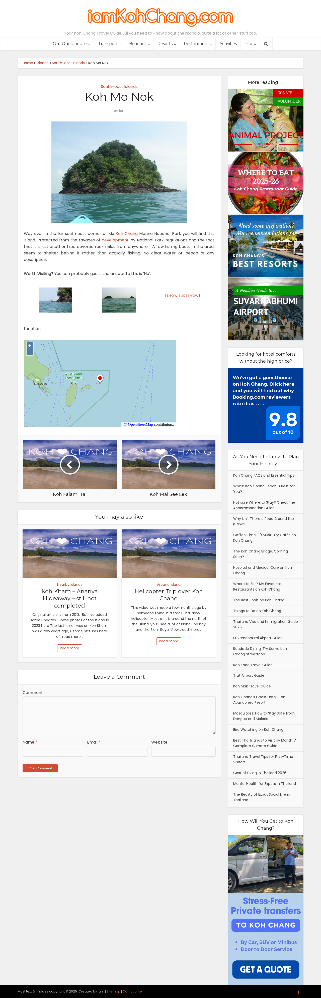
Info (248, 43)
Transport (108, 43)
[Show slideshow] (182, 295)
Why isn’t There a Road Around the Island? (263, 521)
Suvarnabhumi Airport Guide (258, 637)
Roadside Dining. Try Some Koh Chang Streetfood (260, 651)
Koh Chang (127, 233)
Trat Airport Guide (248, 675)
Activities (228, 43)
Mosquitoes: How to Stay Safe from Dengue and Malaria (264, 716)
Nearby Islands (69, 584)
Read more (69, 648)
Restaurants (196, 43)
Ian (121, 110)
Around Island (169, 584)
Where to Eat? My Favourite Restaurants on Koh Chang (257, 586)
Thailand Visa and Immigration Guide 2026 (265, 624)
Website (159, 742)
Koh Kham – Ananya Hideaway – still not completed (69, 598)
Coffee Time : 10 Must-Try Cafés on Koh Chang (264, 537)
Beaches (137, 43)
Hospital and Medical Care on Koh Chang (262, 570)
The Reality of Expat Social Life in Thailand (261, 797)
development (115, 240)
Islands (42, 62)
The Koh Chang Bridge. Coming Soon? (260, 554)
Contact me (132, 991)
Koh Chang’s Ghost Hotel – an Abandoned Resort (259, 699)
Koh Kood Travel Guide (253, 664)
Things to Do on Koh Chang (257, 610)
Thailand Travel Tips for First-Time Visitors (263, 759)
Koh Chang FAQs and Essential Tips (263, 475)
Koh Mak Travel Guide (252, 686)
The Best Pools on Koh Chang (258, 600)
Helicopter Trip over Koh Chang (168, 595)
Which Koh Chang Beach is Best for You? (264, 489)
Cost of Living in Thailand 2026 (259, 772)
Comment (33, 692)
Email (94, 742)
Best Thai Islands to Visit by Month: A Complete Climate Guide (264, 743)
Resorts (165, 43)
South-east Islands (68, 62)
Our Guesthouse (70, 43)
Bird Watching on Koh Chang (258, 729)
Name (30, 742)
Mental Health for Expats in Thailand (264, 783)
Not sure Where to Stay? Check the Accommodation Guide (264, 505)
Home (28, 62)
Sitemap (113, 991)
